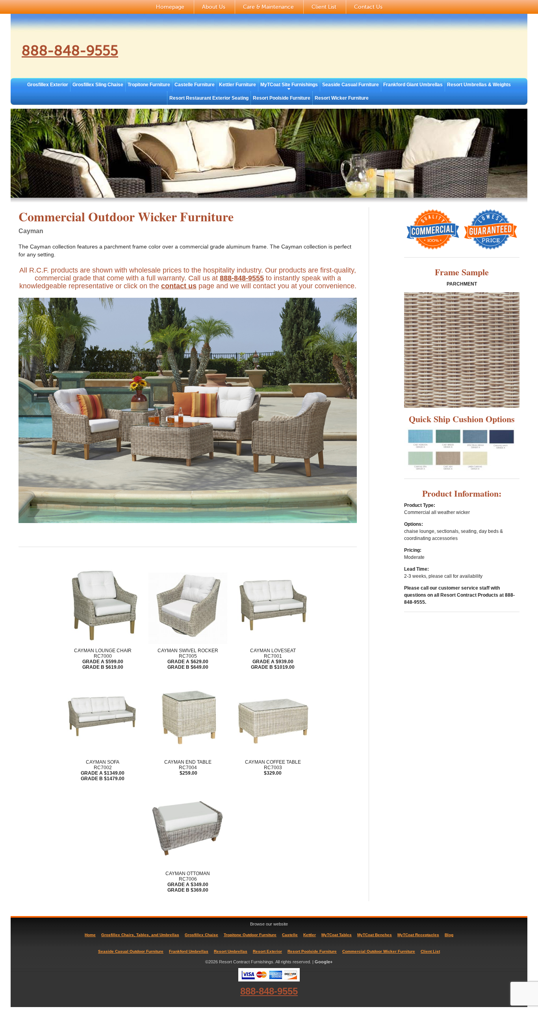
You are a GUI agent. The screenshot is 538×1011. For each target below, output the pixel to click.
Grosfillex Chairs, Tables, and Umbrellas (140, 935)
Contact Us (368, 7)
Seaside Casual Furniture (350, 84)
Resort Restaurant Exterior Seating (209, 98)
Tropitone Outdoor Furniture (250, 935)
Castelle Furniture (194, 84)
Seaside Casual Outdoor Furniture (130, 951)
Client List (324, 7)
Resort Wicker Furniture (342, 98)
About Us (213, 7)
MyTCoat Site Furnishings (289, 84)
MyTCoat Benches (374, 935)
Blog (449, 935)
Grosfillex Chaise (201, 935)
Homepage (170, 7)
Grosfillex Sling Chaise (97, 84)
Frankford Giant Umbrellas (413, 84)
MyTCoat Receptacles (418, 935)
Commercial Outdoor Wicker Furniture (378, 951)
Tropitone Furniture (149, 84)
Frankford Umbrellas (188, 951)
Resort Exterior (267, 951)
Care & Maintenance (268, 7)
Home (90, 935)
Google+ (323, 961)
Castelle (290, 935)
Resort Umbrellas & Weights (479, 84)
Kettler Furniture (237, 84)
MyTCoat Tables (336, 935)
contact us (179, 286)
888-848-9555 (70, 51)
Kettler (309, 935)
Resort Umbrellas (230, 951)
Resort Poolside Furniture (281, 98)
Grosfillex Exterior (47, 84)
